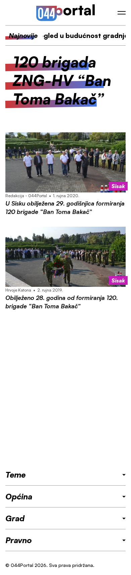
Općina (18, 496)
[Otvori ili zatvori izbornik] (122, 13)
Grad (15, 518)
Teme (15, 475)
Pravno (18, 540)
